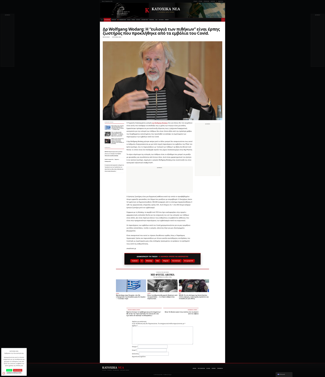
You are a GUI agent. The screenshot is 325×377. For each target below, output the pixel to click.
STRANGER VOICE (144, 19)
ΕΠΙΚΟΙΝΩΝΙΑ (206, 1)
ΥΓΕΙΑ (156, 19)
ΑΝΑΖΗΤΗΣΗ (220, 1)
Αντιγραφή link (188, 261)
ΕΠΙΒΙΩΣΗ (167, 19)
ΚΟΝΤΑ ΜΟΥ (114, 19)
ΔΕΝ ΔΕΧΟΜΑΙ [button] (17, 370)
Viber (157, 261)
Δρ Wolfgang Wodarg (159, 123)
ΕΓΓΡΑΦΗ (200, 1)
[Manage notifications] (3, 373)
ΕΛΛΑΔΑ (128, 19)
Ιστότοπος (135, 354)
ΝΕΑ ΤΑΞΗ (138, 19)
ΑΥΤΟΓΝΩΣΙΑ (161, 19)
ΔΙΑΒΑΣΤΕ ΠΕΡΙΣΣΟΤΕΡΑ (14, 373)
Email (134, 350)
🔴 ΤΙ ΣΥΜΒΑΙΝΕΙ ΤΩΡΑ (121, 19)
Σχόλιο (135, 325)
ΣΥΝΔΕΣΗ (195, 1)
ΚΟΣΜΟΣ (133, 19)
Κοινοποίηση (176, 261)
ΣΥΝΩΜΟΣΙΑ (151, 19)
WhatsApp (149, 261)
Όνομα (135, 347)
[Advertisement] (7, 41)
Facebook (135, 261)
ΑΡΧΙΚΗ (194, 368)
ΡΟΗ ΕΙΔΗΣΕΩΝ (107, 19)
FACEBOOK (213, 1)
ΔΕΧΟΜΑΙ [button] (9, 370)
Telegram (165, 261)
